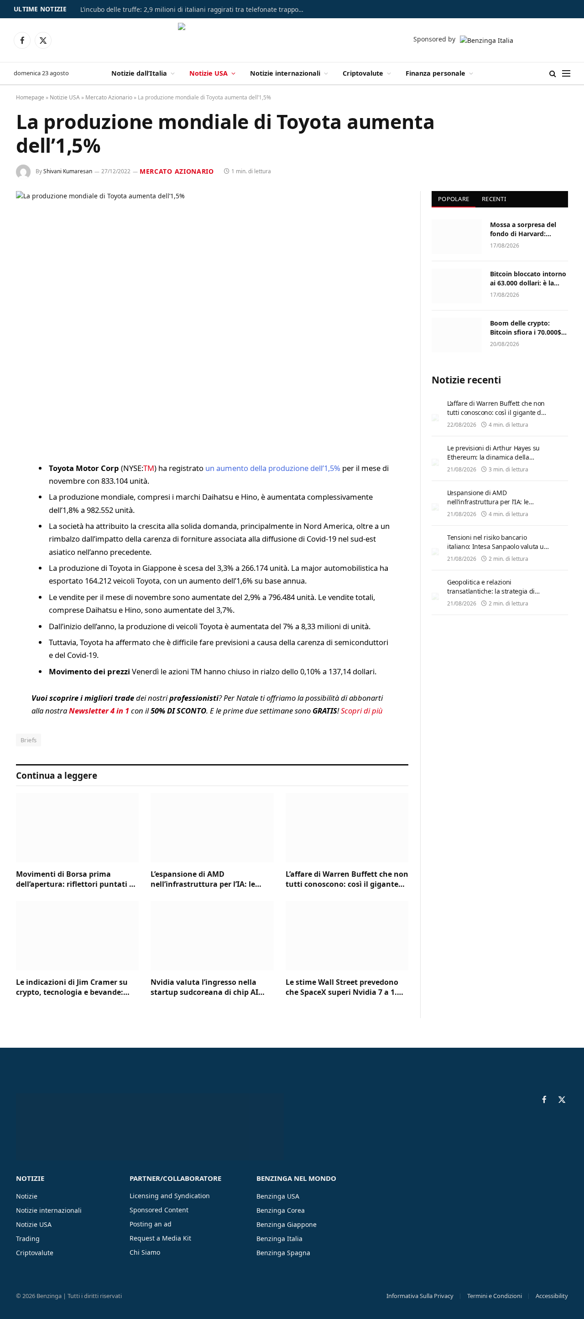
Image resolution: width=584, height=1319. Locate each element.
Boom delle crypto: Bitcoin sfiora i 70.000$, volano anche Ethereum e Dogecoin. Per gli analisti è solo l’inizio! (527, 328)
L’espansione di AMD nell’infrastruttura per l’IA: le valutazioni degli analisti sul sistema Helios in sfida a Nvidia (207, 879)
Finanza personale (435, 73)
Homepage (30, 97)
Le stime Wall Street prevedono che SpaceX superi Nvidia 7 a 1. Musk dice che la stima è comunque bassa (342, 988)
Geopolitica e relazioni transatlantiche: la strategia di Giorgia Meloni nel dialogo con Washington (492, 596)
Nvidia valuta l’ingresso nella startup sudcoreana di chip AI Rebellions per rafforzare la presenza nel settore (204, 988)
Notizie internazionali (285, 73)
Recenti (494, 199)
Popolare (453, 199)
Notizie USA (208, 73)
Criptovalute (363, 73)
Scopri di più (362, 710)
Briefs (28, 740)
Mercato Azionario (108, 97)
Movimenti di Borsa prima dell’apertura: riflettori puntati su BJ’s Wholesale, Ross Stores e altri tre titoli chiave (77, 879)
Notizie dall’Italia (139, 73)
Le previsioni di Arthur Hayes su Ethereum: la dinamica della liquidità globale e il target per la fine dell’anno (494, 462)
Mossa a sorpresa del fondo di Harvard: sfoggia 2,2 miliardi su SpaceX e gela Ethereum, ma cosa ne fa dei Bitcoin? (529, 229)
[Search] (553, 73)
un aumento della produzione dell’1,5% (273, 468)
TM (148, 468)
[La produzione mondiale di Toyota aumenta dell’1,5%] (212, 319)
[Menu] (566, 73)
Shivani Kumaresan (67, 171)
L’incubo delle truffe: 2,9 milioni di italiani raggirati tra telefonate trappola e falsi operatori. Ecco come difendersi (194, 9)
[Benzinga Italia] (292, 40)
